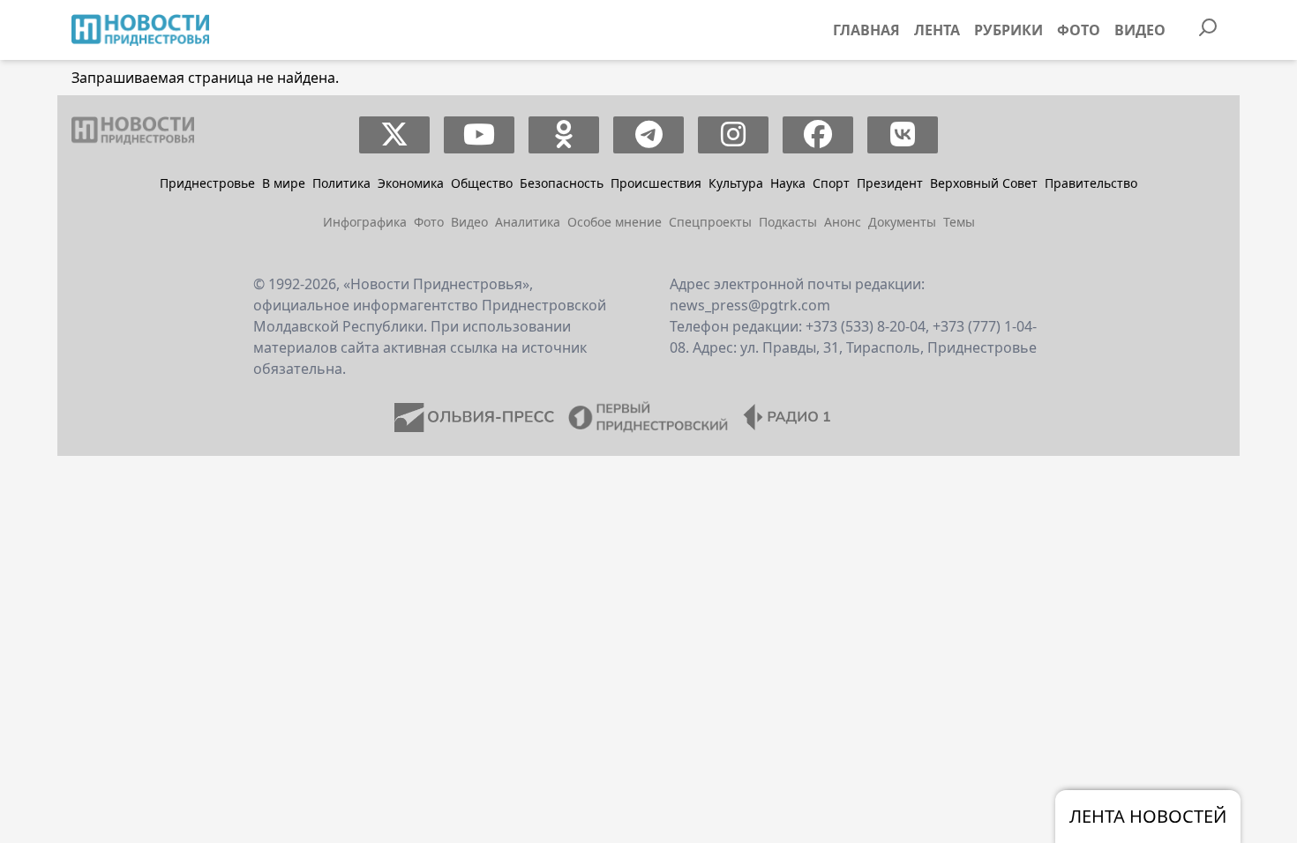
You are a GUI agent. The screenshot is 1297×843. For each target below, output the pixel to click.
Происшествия (656, 183)
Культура (735, 183)
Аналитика (527, 221)
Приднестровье (207, 183)
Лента (937, 30)
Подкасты (788, 221)
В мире (283, 183)
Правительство (1091, 183)
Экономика (411, 183)
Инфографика (365, 221)
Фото (1078, 30)
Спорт (831, 183)
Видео (1140, 30)
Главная (866, 30)
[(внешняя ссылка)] (394, 135)
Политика (341, 183)
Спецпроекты (710, 221)
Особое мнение (614, 221)
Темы (959, 221)
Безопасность (562, 183)
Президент (890, 183)
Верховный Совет (984, 183)
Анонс (842, 221)
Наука (788, 183)
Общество (482, 183)
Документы (902, 221)
